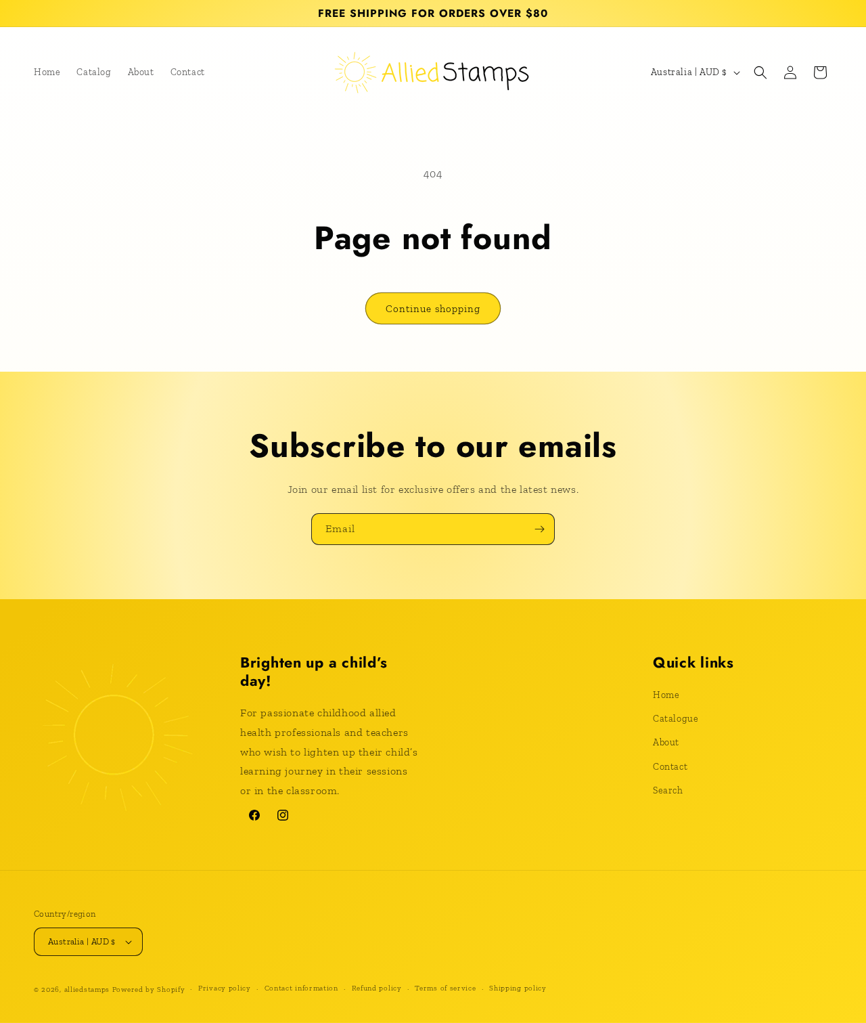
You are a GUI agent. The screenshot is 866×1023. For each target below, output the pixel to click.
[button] (760, 72)
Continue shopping (433, 309)
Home (666, 695)
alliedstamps (87, 989)
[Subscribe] (539, 529)
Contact (670, 766)
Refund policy (377, 988)
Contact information (301, 988)
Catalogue (675, 718)
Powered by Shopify (148, 989)
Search (668, 790)
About (666, 742)
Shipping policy (518, 988)
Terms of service (445, 988)
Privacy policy (224, 988)
